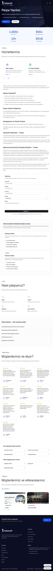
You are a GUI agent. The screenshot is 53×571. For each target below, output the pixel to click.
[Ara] (47, 3)
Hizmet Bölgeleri (5, 557)
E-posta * (7, 191)
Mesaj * (6, 201)
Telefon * (7, 186)
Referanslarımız (5, 552)
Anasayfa (4, 548)
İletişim (3, 562)
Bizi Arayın (48, 568)
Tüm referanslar (5, 488)
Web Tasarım (30, 532)
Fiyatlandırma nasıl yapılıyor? (8, 340)
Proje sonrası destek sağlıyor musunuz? (10, 333)
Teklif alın (5, 21)
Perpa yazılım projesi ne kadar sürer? (10, 330)
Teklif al (46, 520)
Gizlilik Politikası (30, 568)
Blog (2, 555)
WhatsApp (15, 21)
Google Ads (30, 541)
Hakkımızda (4, 550)
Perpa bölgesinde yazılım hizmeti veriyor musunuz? (13, 326)
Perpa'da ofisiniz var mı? (7, 337)
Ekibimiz (3, 559)
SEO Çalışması (31, 539)
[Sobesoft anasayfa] (7, 3)
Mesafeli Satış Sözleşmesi (40, 568)
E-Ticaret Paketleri (31, 534)
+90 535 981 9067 (33, 551)
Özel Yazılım (30, 536)
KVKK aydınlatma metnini (23, 214)
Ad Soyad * (7, 181)
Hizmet (6, 196)
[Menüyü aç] (50, 3)
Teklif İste (25, 211)
